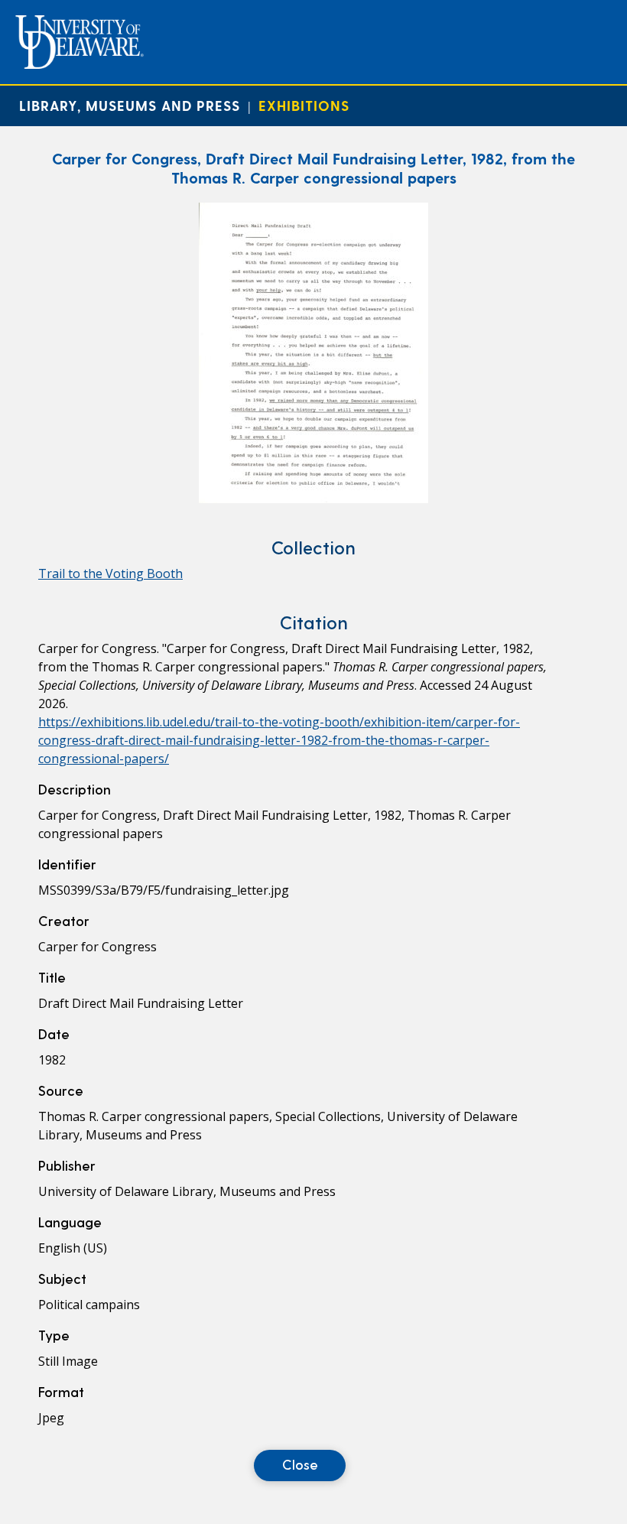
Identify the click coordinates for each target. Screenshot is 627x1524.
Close (300, 1464)
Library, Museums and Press (129, 105)
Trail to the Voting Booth (110, 573)
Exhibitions (303, 105)
